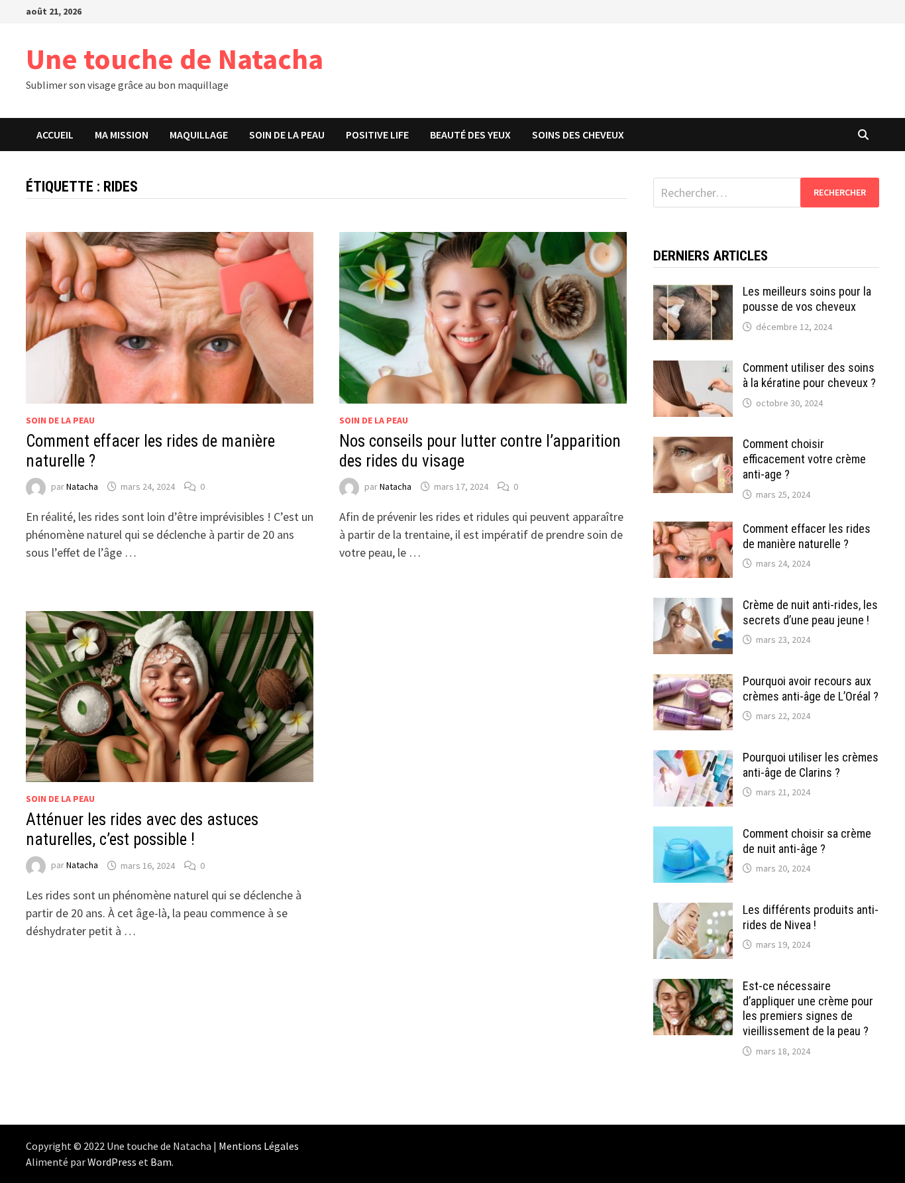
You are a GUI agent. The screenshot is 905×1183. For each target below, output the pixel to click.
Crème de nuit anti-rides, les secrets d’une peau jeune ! (810, 612)
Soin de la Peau (287, 134)
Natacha (82, 486)
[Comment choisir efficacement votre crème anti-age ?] (693, 445)
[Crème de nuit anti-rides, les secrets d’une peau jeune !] (693, 606)
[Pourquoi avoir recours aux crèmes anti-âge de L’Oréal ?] (693, 683)
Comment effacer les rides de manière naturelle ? (807, 536)
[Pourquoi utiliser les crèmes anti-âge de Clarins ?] (693, 759)
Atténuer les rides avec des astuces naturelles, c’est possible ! (142, 829)
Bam (161, 1161)
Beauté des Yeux (470, 134)
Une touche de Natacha (174, 58)
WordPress (111, 1161)
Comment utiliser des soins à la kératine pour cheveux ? (809, 375)
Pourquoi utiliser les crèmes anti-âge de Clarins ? (810, 764)
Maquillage (199, 134)
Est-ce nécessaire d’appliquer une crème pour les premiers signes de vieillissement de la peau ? (808, 1009)
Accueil (55, 134)
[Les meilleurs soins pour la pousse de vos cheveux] (693, 293)
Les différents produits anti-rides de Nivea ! (810, 917)
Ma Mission (121, 134)
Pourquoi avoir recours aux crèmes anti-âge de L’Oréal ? (810, 688)
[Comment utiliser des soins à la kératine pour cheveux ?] (693, 369)
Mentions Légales (259, 1146)
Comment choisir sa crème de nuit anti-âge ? (807, 841)
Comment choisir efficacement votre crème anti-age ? (804, 459)
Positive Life (377, 134)
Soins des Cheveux (578, 134)
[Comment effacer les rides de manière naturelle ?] (693, 530)
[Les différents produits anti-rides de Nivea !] (693, 911)
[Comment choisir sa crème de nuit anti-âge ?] (693, 835)
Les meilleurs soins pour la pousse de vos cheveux (807, 298)
